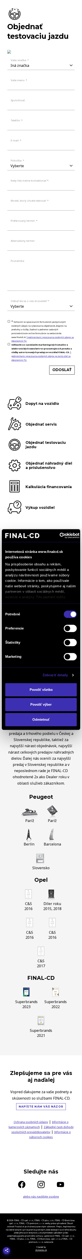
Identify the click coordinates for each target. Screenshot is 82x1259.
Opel (41, 880)
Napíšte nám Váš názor (41, 1106)
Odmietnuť (41, 719)
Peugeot (41, 797)
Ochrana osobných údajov (31, 1122)
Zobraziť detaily (55, 675)
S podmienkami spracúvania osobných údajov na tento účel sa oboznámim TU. (41, 356)
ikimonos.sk (41, 1250)
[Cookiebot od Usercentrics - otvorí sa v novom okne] (60, 535)
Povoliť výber (41, 704)
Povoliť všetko (41, 690)
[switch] (70, 628)
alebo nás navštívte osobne (41, 1197)
